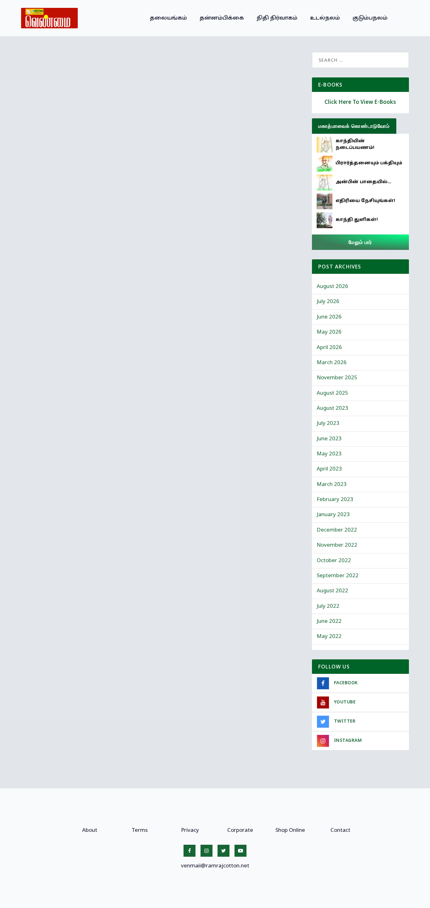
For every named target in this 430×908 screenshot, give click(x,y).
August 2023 (332, 408)
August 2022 (332, 591)
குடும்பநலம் (370, 18)
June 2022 (329, 621)
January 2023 (333, 514)
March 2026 (332, 362)
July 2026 (328, 301)
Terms (140, 830)
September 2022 (338, 575)
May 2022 (329, 636)
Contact (340, 830)
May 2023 (329, 454)
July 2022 (328, 606)
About (89, 830)
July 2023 (328, 423)
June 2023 (329, 439)
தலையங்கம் (168, 18)
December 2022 (337, 530)
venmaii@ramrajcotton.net (215, 866)
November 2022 (337, 545)
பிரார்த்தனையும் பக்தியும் (369, 163)
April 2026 (329, 347)
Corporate (240, 830)
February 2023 (335, 499)
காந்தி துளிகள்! (357, 220)
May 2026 (329, 332)
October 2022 (334, 560)
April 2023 (329, 469)
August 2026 (332, 286)
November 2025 (337, 378)
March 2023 (332, 484)
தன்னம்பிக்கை (222, 18)
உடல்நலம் (325, 18)
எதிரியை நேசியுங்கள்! (365, 201)
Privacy (190, 830)
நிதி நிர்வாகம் (277, 18)
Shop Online (290, 830)
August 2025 (332, 393)
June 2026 (329, 317)
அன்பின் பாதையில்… (363, 182)
